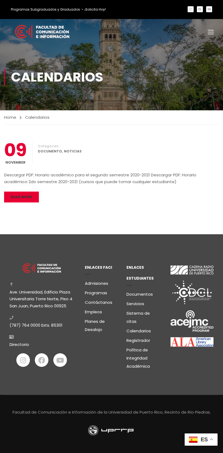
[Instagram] (191, 9)
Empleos (93, 312)
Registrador (138, 340)
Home (10, 117)
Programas (96, 293)
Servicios (135, 304)
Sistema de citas (138, 317)
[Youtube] (209, 9)
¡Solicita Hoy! (95, 9)
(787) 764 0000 (25, 325)
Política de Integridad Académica (138, 358)
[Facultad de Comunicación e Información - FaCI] (42, 31)
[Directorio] (11, 337)
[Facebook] (200, 9)
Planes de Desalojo (95, 325)
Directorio (19, 344)
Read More (21, 196)
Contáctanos (98, 302)
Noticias (73, 151)
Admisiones (96, 283)
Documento (50, 151)
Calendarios (138, 331)
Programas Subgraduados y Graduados (45, 9)
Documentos (139, 294)
